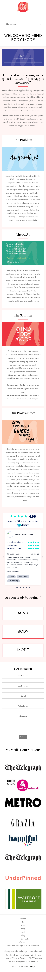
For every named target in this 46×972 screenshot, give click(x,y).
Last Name (23, 686)
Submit (23, 737)
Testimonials (23, 939)
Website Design (17, 966)
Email (23, 696)
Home (23, 919)
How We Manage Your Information (23, 946)
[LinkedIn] (23, 18)
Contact (23, 942)
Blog (23, 936)
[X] (19, 18)
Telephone (23, 706)
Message (23, 716)
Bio (23, 922)
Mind (23, 613)
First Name (23, 676)
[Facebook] (16, 18)
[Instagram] (26, 18)
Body (23, 632)
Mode (23, 650)
